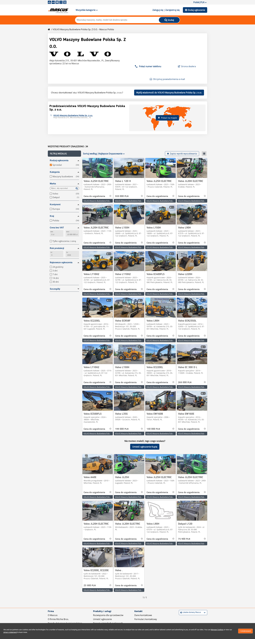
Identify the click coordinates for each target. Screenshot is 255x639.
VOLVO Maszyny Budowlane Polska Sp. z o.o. (101, 200)
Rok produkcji (57, 248)
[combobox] (180, 612)
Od (51, 252)
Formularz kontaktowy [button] (145, 619)
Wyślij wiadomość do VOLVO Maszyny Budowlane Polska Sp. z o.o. (169, 92)
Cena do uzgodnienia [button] (94, 196)
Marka (53, 183)
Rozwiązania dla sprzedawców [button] (108, 615)
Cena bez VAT (57, 227)
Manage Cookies (217, 630)
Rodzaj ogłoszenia (59, 160)
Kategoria (55, 172)
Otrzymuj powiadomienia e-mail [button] (169, 79)
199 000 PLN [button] (122, 429)
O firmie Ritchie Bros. (58, 619)
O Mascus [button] (53, 615)
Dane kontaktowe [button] (143, 615)
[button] (64, 154)
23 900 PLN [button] (90, 585)
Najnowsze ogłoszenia (61, 262)
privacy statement (10, 632)
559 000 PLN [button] (122, 196)
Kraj (52, 216)
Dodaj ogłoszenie (196, 10)
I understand (245, 631)
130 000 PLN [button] (153, 429)
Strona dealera (188, 66)
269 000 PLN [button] (185, 382)
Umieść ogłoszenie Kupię (144, 446)
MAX (67, 231)
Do (67, 252)
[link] (97, 168)
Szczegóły (55, 289)
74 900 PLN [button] (184, 539)
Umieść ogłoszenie (102, 619)
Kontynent (55, 204)
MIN (51, 231)
